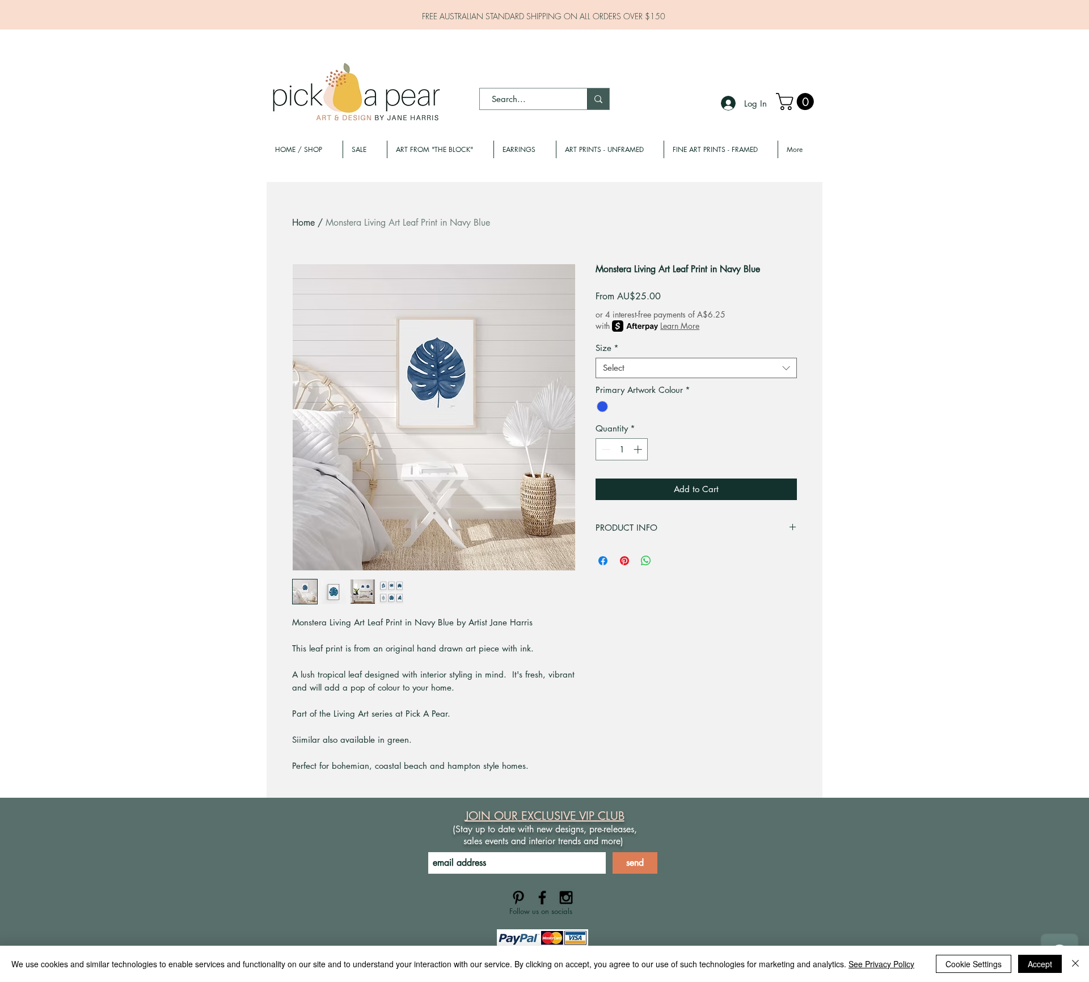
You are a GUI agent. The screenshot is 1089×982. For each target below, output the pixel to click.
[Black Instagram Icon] (566, 897)
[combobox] (696, 368)
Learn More (679, 325)
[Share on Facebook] (603, 561)
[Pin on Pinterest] (624, 561)
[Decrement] (605, 449)
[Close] (1075, 964)
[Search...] (598, 98)
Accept (1040, 964)
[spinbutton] (622, 449)
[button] (797, 101)
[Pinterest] (518, 897)
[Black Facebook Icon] (542, 897)
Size (607, 348)
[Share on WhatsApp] (646, 561)
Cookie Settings (974, 964)
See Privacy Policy (881, 964)
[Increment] (639, 449)
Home (303, 222)
